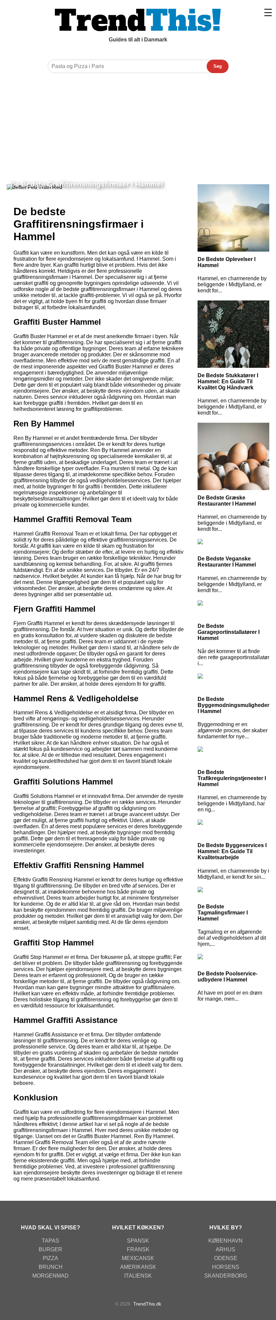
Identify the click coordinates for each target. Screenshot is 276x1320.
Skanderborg (225, 1276)
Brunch (51, 1267)
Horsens (225, 1267)
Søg (217, 66)
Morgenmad (50, 1276)
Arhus (225, 1249)
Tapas (50, 1241)
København (225, 1241)
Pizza (50, 1258)
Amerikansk (138, 1267)
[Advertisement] (138, 127)
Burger (50, 1249)
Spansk (138, 1241)
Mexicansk (138, 1258)
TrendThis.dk (147, 1304)
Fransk (138, 1249)
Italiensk (138, 1276)
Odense (225, 1258)
